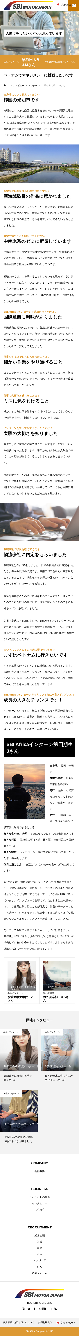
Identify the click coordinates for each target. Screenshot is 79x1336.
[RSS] (56, 1309)
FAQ (39, 1266)
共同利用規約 (45, 1322)
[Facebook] (34, 1309)
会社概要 (39, 1171)
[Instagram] (23, 1309)
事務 (39, 1248)
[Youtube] (42, 1309)
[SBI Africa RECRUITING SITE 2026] (28, 5)
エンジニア (39, 1260)
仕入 (39, 1254)
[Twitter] (29, 1309)
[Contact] (50, 1309)
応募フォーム (39, 1273)
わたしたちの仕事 (39, 1197)
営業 (39, 1241)
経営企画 (40, 1235)
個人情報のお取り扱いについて (18, 1322)
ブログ (40, 1209)
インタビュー (39, 1203)
